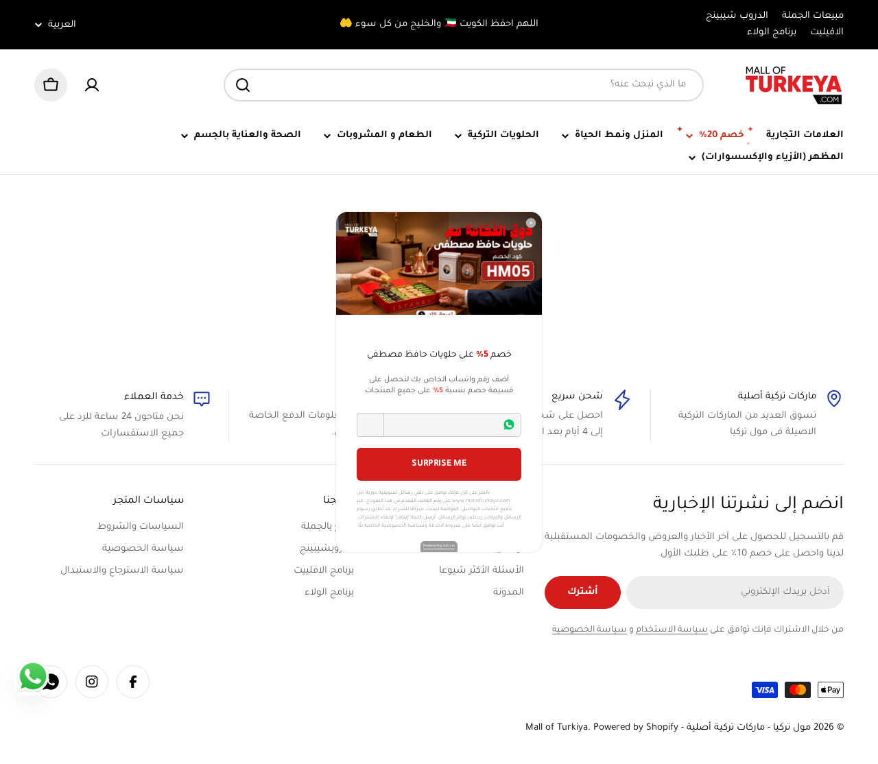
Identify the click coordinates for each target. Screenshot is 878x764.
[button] (370, 425)
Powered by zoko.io (439, 546)
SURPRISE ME (439, 464)
